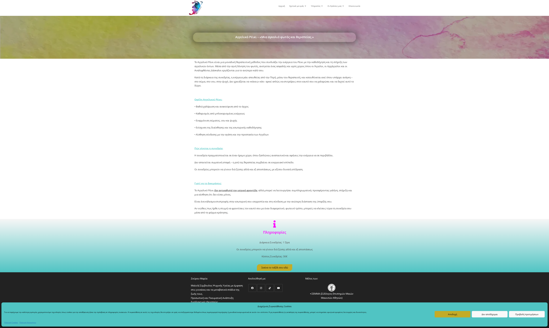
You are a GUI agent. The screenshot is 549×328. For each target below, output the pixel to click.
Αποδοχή (452, 314)
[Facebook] (252, 288)
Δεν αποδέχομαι (490, 314)
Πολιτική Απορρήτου (27, 322)
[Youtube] (279, 288)
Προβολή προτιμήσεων (526, 314)
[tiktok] (270, 288)
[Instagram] (261, 288)
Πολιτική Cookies (11, 322)
